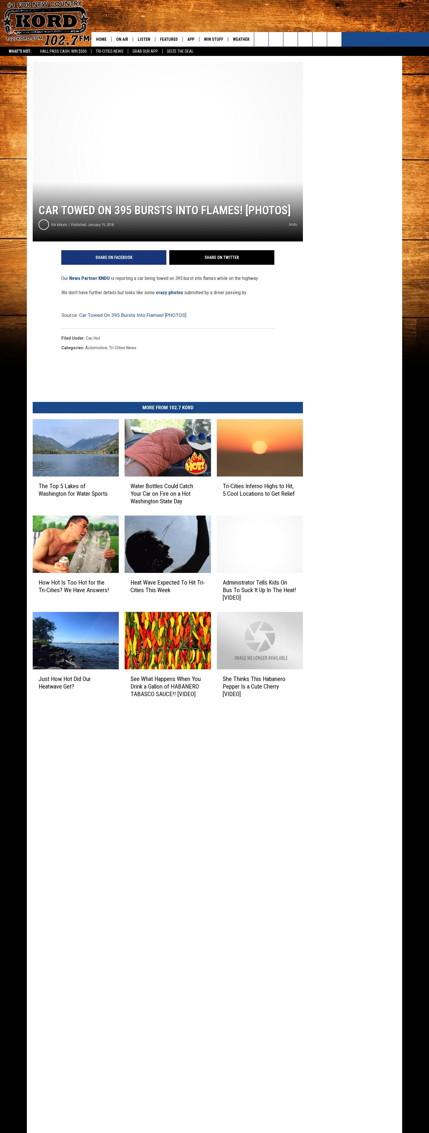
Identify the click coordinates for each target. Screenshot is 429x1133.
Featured (169, 39)
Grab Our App (145, 51)
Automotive (96, 347)
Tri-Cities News (109, 51)
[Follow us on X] (320, 39)
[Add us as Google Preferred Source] (276, 39)
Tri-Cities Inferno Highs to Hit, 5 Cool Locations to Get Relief (259, 490)
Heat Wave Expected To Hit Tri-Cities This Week (167, 586)
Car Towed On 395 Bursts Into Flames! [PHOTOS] (132, 315)
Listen (144, 39)
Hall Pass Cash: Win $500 (63, 51)
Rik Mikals (59, 225)
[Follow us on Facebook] (290, 39)
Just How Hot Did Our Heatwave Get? (65, 682)
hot (97, 338)
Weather (241, 39)
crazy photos (169, 292)
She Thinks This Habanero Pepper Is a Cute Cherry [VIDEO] (254, 686)
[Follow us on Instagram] (305, 39)
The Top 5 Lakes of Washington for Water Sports (73, 490)
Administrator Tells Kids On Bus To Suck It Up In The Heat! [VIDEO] (259, 590)
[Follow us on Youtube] (334, 39)
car (89, 338)
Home (101, 39)
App (190, 39)
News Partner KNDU (89, 278)
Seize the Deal (180, 51)
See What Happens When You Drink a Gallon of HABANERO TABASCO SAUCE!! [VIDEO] (165, 686)
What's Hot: (20, 51)
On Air (122, 39)
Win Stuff (213, 39)
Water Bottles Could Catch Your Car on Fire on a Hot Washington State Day (161, 494)
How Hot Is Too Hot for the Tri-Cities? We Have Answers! (74, 586)
